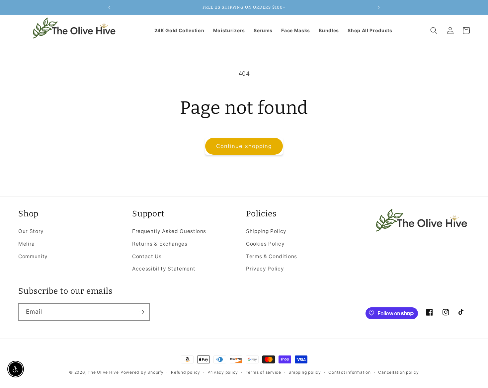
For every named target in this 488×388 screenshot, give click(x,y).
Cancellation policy (398, 372)
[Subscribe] (141, 312)
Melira (26, 243)
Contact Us (147, 256)
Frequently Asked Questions (169, 231)
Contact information (349, 372)
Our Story (31, 231)
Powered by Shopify (142, 372)
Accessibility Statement (163, 269)
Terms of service (263, 372)
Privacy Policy (265, 269)
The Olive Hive (103, 372)
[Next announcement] (378, 7)
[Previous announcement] (109, 7)
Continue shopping (244, 146)
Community (33, 256)
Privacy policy (222, 372)
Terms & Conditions (271, 256)
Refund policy (185, 372)
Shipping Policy (266, 231)
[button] (434, 31)
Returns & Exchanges (160, 243)
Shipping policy (304, 372)
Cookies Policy (265, 243)
